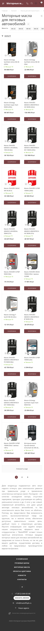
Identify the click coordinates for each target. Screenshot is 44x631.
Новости (22, 575)
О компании (22, 559)
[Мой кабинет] (36, 3)
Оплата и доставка (22, 571)
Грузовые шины (22, 563)
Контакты (22, 579)
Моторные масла (22, 567)
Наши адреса (23, 608)
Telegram (22, 587)
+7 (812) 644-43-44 (22, 594)
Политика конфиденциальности (24, 613)
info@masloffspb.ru (23, 603)
